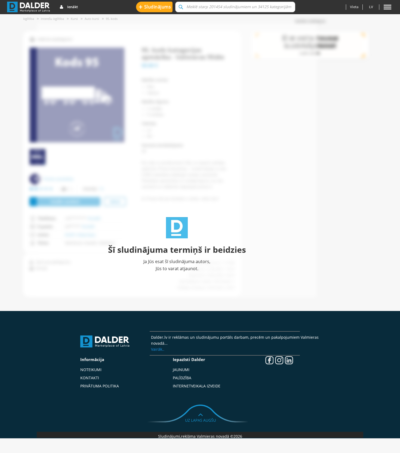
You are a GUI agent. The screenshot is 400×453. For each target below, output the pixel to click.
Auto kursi (92, 19)
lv (371, 6)
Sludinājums (155, 6)
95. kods (112, 19)
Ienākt (72, 6)
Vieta (354, 6)
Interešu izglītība (52, 19)
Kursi (74, 19)
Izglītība (28, 19)
